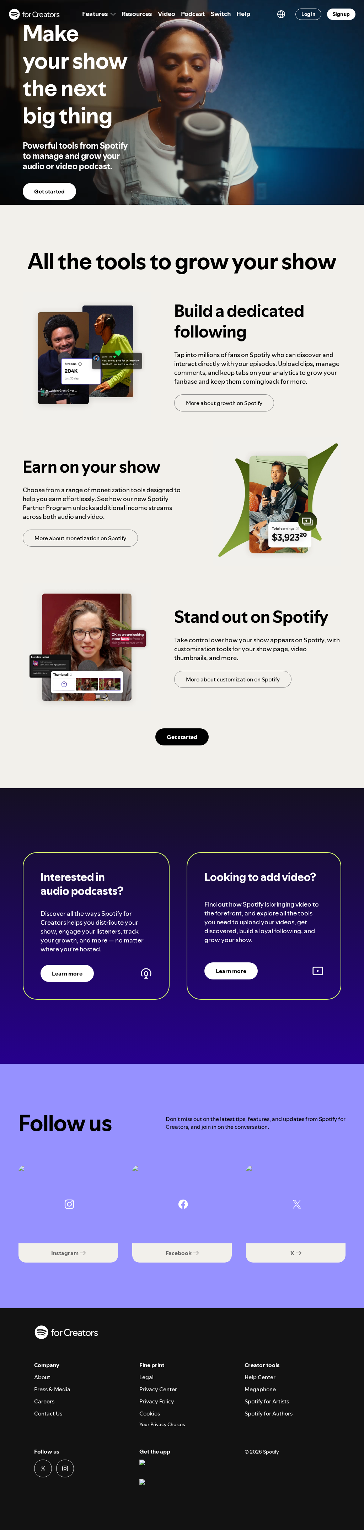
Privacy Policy (156, 1401)
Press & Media (52, 1389)
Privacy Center (158, 1389)
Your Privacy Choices (162, 1425)
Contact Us (48, 1413)
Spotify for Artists (267, 1401)
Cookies (149, 1413)
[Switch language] (281, 14)
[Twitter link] (43, 1468)
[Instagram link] (65, 1468)
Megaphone (260, 1389)
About (42, 1377)
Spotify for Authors (269, 1413)
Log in (308, 14)
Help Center (260, 1377)
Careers (44, 1401)
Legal (146, 1377)
